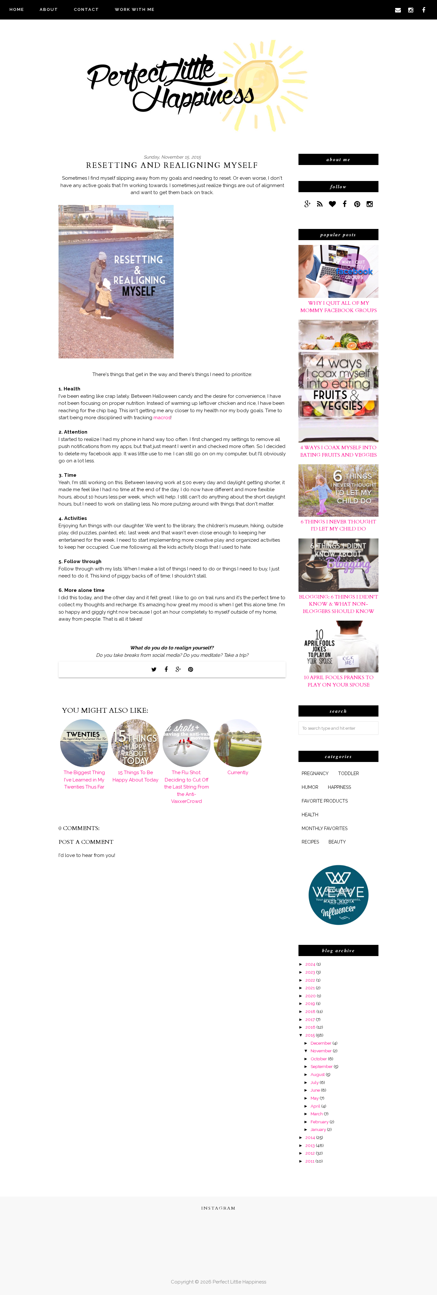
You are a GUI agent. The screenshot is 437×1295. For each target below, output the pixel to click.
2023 (310, 972)
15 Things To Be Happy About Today (135, 776)
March (317, 1113)
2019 (310, 1003)
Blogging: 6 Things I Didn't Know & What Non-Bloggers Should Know (338, 604)
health (310, 814)
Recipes (310, 841)
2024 (310, 964)
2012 (310, 1153)
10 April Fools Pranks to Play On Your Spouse (339, 681)
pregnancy (315, 773)
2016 (310, 1027)
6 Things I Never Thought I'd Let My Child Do (338, 525)
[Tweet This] (154, 669)
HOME (17, 9)
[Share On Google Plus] (178, 669)
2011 (310, 1161)
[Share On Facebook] (166, 669)
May (315, 1098)
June (315, 1090)
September (322, 1066)
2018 (310, 1011)
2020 (311, 995)
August (318, 1074)
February (320, 1121)
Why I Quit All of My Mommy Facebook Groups (338, 307)
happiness (339, 787)
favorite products (325, 801)
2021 (310, 987)
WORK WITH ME (135, 9)
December (321, 1043)
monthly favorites (324, 828)
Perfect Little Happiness (239, 1282)
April (315, 1106)
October (319, 1058)
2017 (310, 1019)
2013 (310, 1145)
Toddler (348, 773)
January (318, 1129)
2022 (310, 980)
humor (310, 787)
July (315, 1082)
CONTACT (86, 9)
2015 (310, 1035)
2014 (310, 1137)
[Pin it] (190, 669)
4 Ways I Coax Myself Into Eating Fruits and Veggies (338, 451)
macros (162, 417)
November (321, 1050)
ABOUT (49, 9)
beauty (337, 841)
